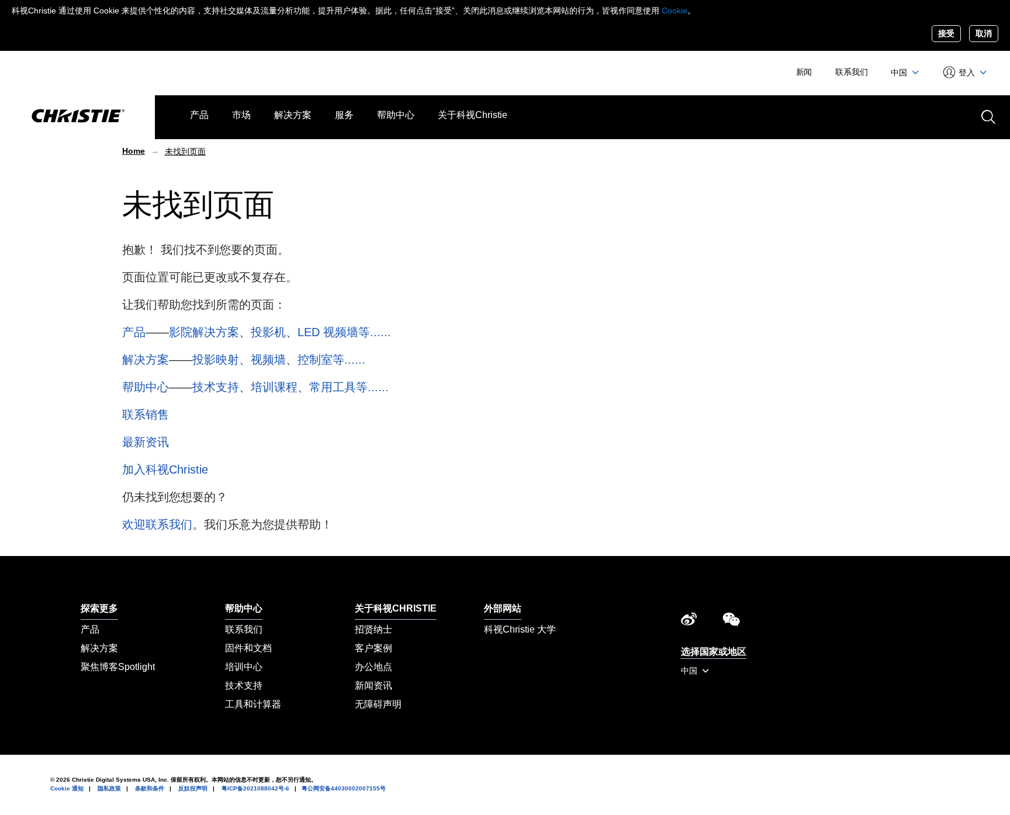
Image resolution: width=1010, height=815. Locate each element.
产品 (199, 115)
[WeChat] (731, 622)
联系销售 (145, 414)
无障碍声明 (378, 704)
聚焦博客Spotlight (118, 667)
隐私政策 (109, 788)
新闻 (804, 72)
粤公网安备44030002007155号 (344, 788)
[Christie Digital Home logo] (77, 117)
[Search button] (987, 116)
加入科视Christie (165, 469)
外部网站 (502, 608)
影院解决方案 (204, 332)
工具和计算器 (253, 704)
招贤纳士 (373, 629)
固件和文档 (248, 648)
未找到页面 (185, 151)
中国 (900, 72)
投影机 (268, 332)
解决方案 (293, 115)
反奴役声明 (192, 788)
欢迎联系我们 (157, 524)
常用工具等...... (349, 387)
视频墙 (268, 359)
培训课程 (274, 387)
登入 (967, 72)
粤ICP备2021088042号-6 (255, 788)
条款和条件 (149, 788)
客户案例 (373, 648)
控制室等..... (330, 359)
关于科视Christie (472, 115)
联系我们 (851, 72)
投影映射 (215, 359)
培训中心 (243, 667)
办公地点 (373, 667)
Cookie (674, 10)
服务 (344, 115)
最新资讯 (145, 442)
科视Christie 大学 (520, 629)
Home (133, 151)
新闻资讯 (373, 685)
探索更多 (99, 608)
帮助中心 (395, 115)
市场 (241, 115)
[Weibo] (689, 622)
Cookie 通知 (67, 788)
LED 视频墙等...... (344, 332)
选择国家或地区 (713, 652)
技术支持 (215, 387)
